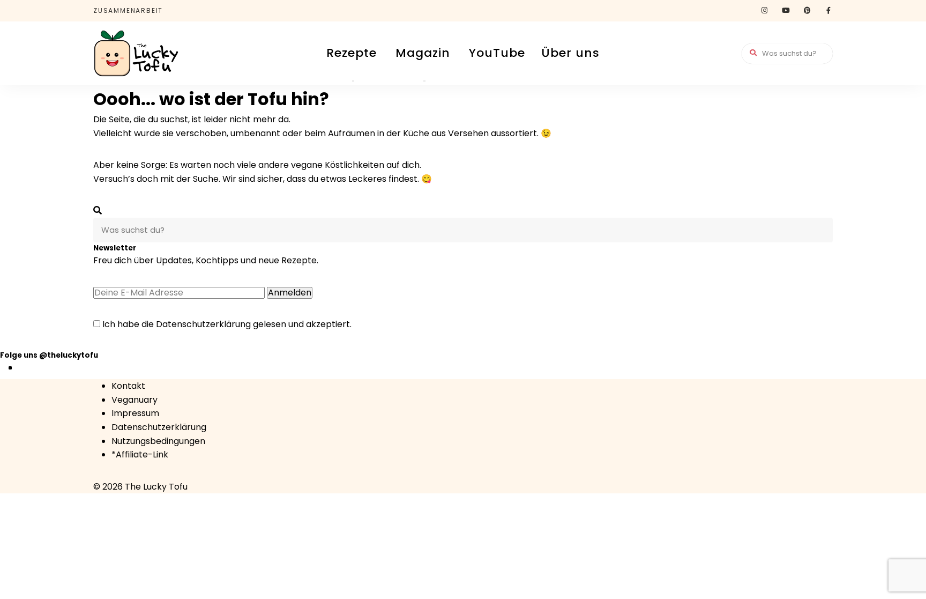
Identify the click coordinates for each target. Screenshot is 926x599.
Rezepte (351, 53)
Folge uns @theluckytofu (49, 355)
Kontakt (128, 386)
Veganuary (134, 400)
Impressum (135, 413)
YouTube (497, 53)
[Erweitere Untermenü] (353, 81)
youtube (785, 10)
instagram (764, 10)
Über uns (570, 53)
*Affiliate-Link (139, 454)
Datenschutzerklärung (203, 324)
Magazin (422, 53)
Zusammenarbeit (128, 10)
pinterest (807, 10)
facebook (828, 10)
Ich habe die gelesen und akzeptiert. (226, 324)
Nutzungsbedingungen (158, 441)
